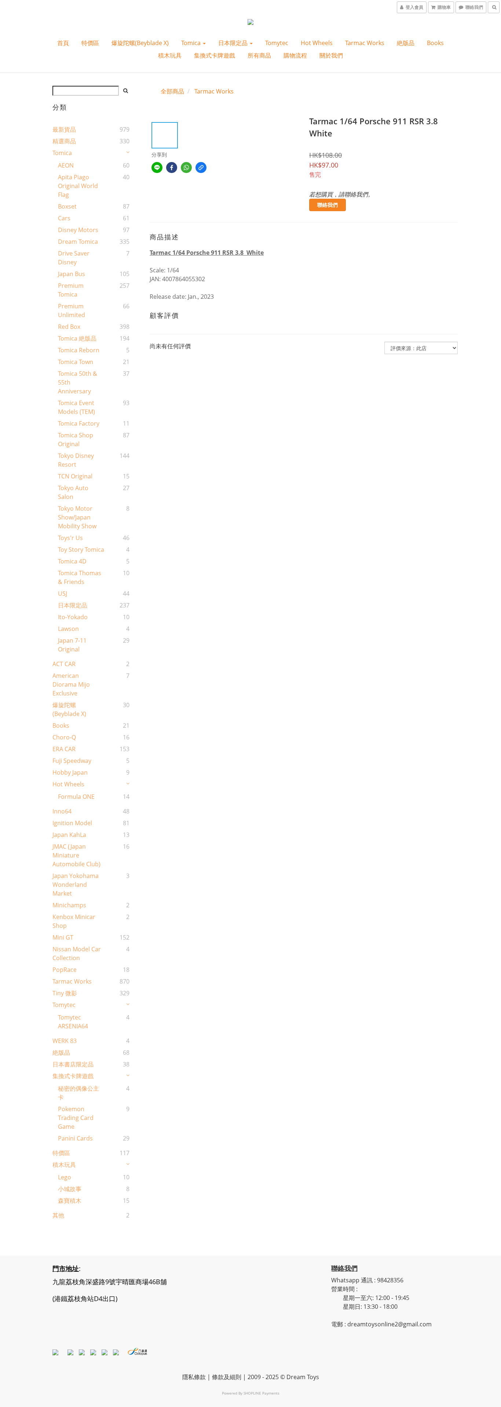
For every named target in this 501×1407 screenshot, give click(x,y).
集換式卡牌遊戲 (214, 55)
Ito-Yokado (73, 617)
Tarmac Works (364, 43)
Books (435, 43)
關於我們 (331, 55)
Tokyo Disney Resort (76, 460)
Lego (64, 1177)
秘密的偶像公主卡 (78, 1092)
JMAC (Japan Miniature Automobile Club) (76, 855)
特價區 (90, 43)
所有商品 (259, 55)
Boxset (67, 206)
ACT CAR (64, 664)
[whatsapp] (186, 167)
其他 (58, 1215)
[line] (156, 167)
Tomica (191, 43)
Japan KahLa (69, 835)
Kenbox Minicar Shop (73, 921)
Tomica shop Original (75, 439)
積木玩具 (170, 55)
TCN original (75, 476)
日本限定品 (233, 43)
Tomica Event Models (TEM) (76, 407)
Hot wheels (317, 43)
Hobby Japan (70, 772)
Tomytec (276, 43)
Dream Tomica (78, 242)
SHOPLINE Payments (261, 1393)
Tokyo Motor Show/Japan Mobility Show (77, 517)
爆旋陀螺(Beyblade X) (140, 43)
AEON (66, 165)
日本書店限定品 (73, 1064)
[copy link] (200, 167)
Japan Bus (71, 274)
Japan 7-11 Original (72, 644)
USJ (62, 593)
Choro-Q (64, 737)
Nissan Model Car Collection (76, 953)
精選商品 (64, 141)
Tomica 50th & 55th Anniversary (77, 382)
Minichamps (69, 905)
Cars (64, 218)
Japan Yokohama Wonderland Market (75, 884)
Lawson (68, 629)
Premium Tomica (71, 290)
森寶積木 (69, 1201)
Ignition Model (72, 823)
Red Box (69, 327)
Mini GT (62, 937)
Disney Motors (78, 230)
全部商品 (172, 91)
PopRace (64, 970)
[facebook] (171, 167)
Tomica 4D (72, 561)
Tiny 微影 (64, 993)
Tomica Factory (78, 423)
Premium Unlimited (71, 310)
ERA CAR (64, 749)
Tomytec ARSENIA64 (73, 1021)
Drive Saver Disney (73, 257)
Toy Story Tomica (81, 549)
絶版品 (405, 43)
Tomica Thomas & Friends (79, 577)
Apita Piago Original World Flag (78, 186)
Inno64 (62, 811)
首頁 (63, 43)
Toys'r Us (70, 538)
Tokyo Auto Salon (73, 492)
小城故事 (69, 1189)
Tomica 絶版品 (77, 338)
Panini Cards (75, 1138)
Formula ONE (76, 797)
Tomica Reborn (78, 350)
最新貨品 (64, 129)
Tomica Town (75, 362)
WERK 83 (64, 1041)
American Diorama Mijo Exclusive (71, 684)
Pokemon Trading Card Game (76, 1118)
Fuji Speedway (71, 761)
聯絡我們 (327, 204)
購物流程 (295, 55)
